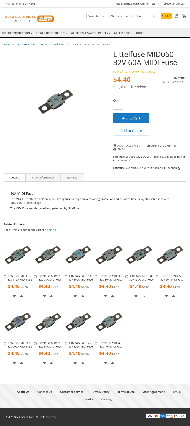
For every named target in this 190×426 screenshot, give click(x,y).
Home (7, 44)
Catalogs (107, 399)
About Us (23, 392)
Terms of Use (126, 392)
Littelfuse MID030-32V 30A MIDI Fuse (111, 277)
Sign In (156, 3)
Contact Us (44, 392)
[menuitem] (17, 33)
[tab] (15, 177)
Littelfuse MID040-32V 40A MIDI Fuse (111, 344)
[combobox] (122, 16)
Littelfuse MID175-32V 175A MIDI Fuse (20, 277)
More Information (43, 177)
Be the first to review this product (134, 71)
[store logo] (30, 18)
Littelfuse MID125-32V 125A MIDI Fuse (80, 344)
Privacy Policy (100, 392)
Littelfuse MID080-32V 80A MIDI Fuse (50, 344)
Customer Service (71, 392)
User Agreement (154, 392)
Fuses (44, 44)
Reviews (72, 177)
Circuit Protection (26, 44)
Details (14, 177)
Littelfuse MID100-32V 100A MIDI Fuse (80, 277)
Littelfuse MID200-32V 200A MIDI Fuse (20, 344)
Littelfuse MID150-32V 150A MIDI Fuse (141, 277)
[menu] (95, 33)
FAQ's (177, 392)
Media (89, 399)
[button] (166, 16)
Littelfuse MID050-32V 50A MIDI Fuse (171, 277)
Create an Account (174, 3)
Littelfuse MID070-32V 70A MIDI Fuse (50, 277)
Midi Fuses (59, 44)
